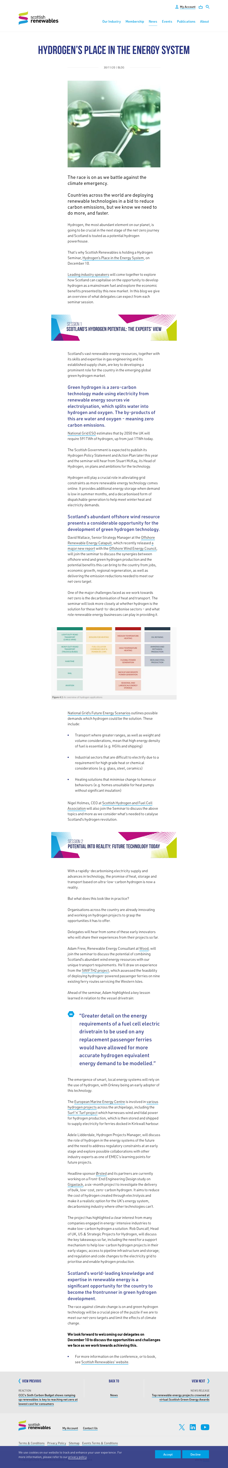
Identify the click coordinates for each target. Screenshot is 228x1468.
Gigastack (75, 1184)
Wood (144, 948)
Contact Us (90, 1428)
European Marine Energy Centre (99, 1101)
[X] (182, 1427)
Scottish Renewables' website (104, 1361)
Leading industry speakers (88, 274)
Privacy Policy (56, 1443)
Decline (195, 1454)
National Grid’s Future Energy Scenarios (99, 712)
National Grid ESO (82, 433)
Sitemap (74, 1443)
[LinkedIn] (193, 1427)
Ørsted (101, 1173)
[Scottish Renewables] (39, 18)
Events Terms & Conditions (100, 1443)
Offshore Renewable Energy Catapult (111, 540)
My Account (70, 1428)
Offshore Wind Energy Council (132, 548)
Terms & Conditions (32, 1443)
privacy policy (77, 1457)
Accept (168, 1454)
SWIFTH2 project (95, 970)
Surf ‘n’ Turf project (82, 1112)
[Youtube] (205, 1427)
